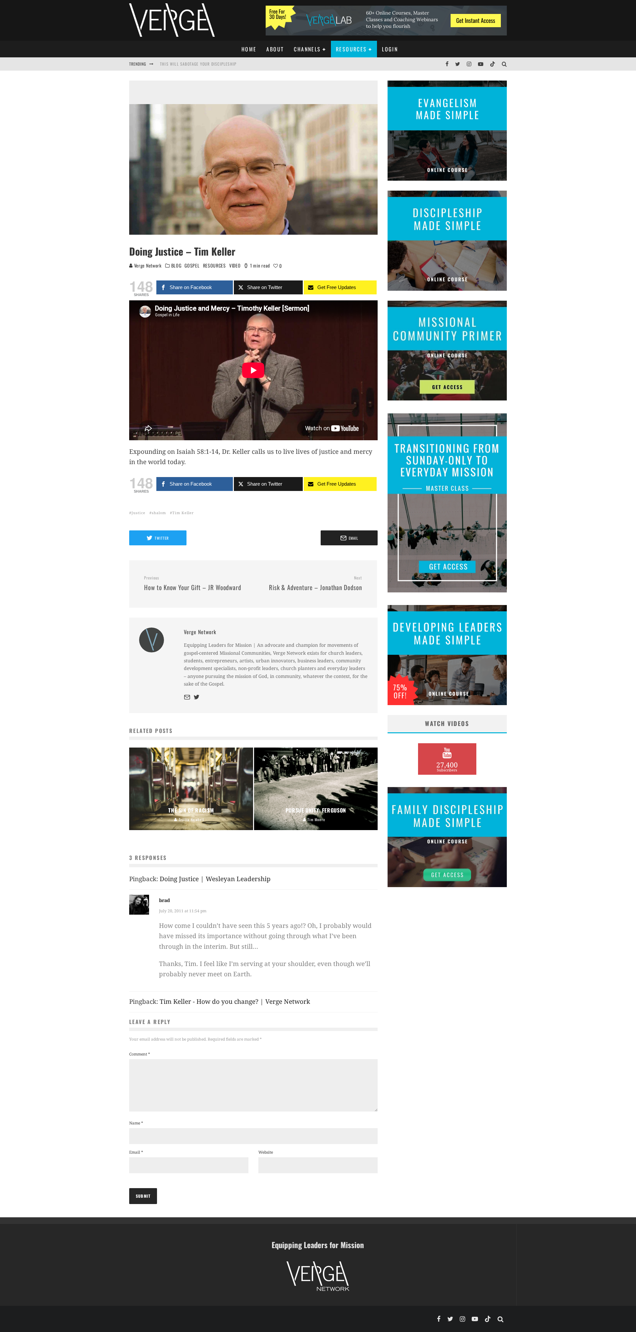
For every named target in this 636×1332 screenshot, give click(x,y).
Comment (139, 1054)
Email (136, 1152)
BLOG (176, 266)
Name (136, 1123)
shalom (159, 512)
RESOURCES (214, 266)
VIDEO (235, 266)
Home (249, 49)
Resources (351, 49)
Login (390, 49)
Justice (138, 512)
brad (164, 900)
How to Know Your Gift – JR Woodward (192, 583)
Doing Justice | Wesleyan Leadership (215, 879)
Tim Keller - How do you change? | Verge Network (235, 1001)
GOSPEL (192, 266)
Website (265, 1152)
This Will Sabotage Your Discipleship (198, 61)
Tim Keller (183, 512)
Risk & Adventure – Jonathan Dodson (315, 583)
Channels (307, 49)
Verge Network (147, 265)
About (275, 49)
